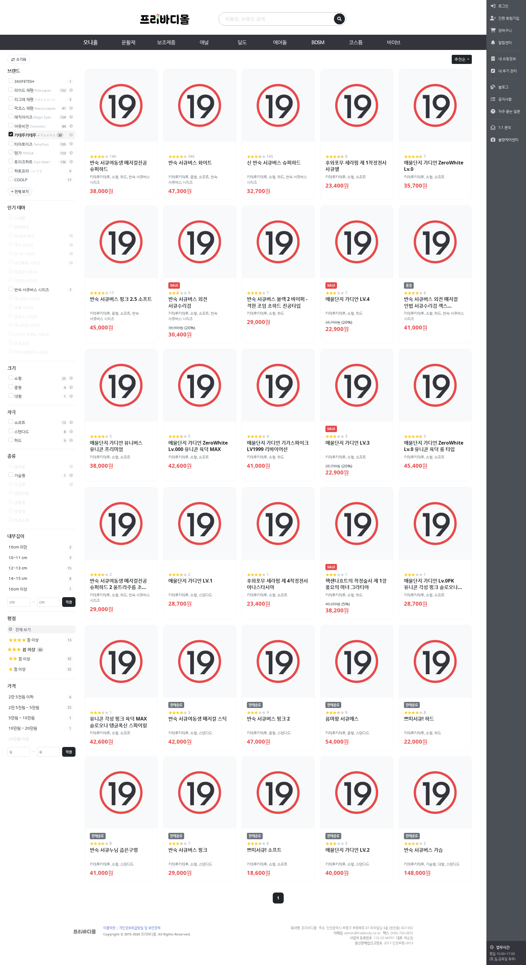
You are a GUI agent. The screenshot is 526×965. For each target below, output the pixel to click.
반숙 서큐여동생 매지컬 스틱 (197, 718)
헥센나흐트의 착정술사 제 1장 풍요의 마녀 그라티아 (356, 584)
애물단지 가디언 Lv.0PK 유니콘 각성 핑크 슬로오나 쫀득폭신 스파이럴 (431, 587)
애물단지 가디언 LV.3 (347, 442)
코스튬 (355, 42)
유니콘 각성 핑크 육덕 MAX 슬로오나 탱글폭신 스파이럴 (118, 722)
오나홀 (90, 42)
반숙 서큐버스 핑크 (187, 850)
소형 (115, 176)
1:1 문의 (504, 127)
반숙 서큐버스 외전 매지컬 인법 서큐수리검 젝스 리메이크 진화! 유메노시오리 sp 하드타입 (433, 309)
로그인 (503, 6)
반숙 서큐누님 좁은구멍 (114, 850)
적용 (68, 601)
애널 (204, 42)
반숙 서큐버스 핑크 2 (268, 718)
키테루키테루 (100, 176)
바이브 (393, 42)
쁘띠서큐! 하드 (419, 718)
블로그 (503, 87)
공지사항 (505, 99)
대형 (441, 864)
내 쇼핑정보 (507, 58)
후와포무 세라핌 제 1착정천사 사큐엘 (356, 166)
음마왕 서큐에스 (342, 718)
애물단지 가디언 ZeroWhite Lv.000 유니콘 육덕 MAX (198, 446)
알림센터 (505, 42)
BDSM (317, 42)
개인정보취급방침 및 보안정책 (139, 927)
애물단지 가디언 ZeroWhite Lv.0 (433, 166)
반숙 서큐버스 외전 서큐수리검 (187, 302)
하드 (123, 176)
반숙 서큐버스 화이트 (190, 162)
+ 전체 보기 (20, 191)
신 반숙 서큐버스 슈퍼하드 (274, 162)
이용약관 (109, 927)
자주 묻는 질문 (509, 111)
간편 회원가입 (508, 18)
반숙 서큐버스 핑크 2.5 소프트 (121, 299)
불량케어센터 (508, 139)
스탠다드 (205, 594)
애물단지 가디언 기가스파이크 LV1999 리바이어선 (278, 446)
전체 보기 (23, 629)
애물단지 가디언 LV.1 (190, 580)
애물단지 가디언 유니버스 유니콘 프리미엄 (116, 446)
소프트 (204, 176)
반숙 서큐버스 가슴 (423, 850)
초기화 (21, 59)
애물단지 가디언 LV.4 (347, 299)
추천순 (460, 59)
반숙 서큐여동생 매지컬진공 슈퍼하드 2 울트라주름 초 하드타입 (118, 587)
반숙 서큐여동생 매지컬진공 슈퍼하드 (118, 166)
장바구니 (505, 30)
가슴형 (431, 864)
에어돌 (279, 42)
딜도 (242, 42)
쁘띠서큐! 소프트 (264, 850)
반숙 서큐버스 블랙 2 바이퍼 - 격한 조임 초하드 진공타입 (277, 302)
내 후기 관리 (507, 70)
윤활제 (128, 42)
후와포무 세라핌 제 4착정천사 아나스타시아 (277, 584)
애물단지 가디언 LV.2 (347, 850)
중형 (193, 176)
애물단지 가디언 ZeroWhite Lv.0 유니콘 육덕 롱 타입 (433, 446)
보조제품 (166, 42)
